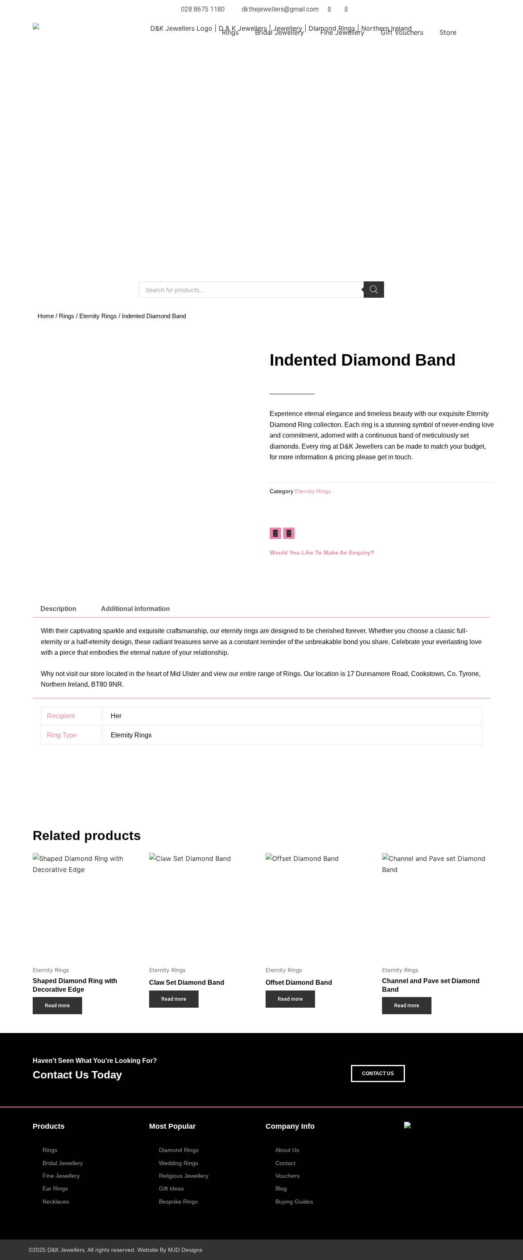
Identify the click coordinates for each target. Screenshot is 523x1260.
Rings (230, 32)
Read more (57, 1005)
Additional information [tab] (135, 608)
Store (448, 32)
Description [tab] (58, 608)
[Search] (374, 289)
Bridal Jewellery (279, 32)
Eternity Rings (98, 316)
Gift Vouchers (402, 32)
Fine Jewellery (342, 32)
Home (46, 316)
